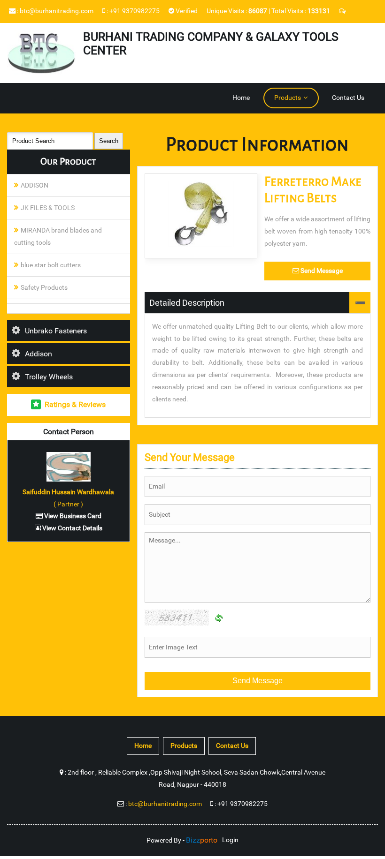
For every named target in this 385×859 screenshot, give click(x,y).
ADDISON (34, 185)
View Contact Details (71, 528)
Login (230, 840)
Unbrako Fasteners (56, 330)
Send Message (321, 271)
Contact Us (348, 98)
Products (287, 98)
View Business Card (72, 516)
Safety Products (44, 288)
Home (241, 98)
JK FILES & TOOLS (48, 208)
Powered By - (181, 840)
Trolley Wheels (49, 376)
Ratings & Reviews (75, 404)
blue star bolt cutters (51, 265)
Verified (186, 11)
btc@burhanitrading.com (56, 11)
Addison (38, 353)
